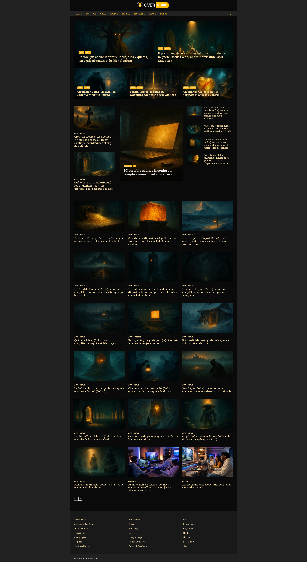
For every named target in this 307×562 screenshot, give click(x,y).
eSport (152, 13)
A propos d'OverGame (84, 524)
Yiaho (185, 546)
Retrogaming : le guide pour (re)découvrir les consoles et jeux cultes (153, 342)
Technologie (79, 532)
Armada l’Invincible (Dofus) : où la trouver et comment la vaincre (99, 486)
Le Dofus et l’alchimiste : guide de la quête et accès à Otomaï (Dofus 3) (99, 390)
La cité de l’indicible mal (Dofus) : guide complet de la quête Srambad (97, 438)
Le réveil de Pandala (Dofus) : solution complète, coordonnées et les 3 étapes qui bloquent (99, 292)
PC (87, 13)
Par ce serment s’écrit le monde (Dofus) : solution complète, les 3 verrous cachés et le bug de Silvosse (216, 113)
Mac (130, 532)
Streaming (133, 528)
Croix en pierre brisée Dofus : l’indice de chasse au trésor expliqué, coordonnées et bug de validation (92, 141)
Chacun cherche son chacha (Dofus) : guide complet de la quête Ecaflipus (150, 390)
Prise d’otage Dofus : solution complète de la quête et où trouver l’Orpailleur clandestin (216, 159)
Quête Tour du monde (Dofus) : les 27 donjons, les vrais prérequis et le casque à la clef (93, 186)
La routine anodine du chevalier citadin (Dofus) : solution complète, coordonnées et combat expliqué (152, 292)
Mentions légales (82, 546)
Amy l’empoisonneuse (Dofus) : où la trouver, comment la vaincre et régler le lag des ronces (216, 143)
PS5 (94, 13)
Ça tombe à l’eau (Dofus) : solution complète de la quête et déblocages (95, 342)
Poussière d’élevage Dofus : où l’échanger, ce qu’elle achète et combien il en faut (98, 239)
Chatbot (186, 532)
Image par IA (80, 519)
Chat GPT (187, 537)
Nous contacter (81, 528)
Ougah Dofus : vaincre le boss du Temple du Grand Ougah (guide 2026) (206, 438)
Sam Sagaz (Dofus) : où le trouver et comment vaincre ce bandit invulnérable (206, 390)
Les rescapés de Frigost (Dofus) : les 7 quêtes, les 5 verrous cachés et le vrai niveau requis (204, 241)
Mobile (126, 13)
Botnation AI (189, 541)
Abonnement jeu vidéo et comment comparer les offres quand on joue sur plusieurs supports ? (150, 487)
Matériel (139, 13)
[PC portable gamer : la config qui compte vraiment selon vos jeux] (151, 170)
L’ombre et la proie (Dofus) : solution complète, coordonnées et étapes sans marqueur (204, 292)
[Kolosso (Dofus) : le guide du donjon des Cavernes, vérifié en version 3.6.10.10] (194, 126)
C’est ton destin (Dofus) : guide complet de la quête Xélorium (153, 438)
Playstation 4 (189, 528)
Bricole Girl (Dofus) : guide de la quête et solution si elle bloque (206, 342)
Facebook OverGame (138, 546)
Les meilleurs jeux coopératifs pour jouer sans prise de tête (206, 486)
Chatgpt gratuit (81, 537)
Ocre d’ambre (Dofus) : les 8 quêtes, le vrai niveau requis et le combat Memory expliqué (152, 241)
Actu (79, 13)
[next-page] (80, 499)
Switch (114, 13)
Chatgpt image (135, 537)
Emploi (132, 524)
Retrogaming (189, 524)
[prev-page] (76, 499)
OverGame (93, 558)
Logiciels (78, 541)
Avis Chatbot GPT (137, 519)
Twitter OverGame (137, 541)
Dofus (163, 13)
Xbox (103, 13)
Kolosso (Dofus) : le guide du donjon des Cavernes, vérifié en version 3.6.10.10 (217, 128)
